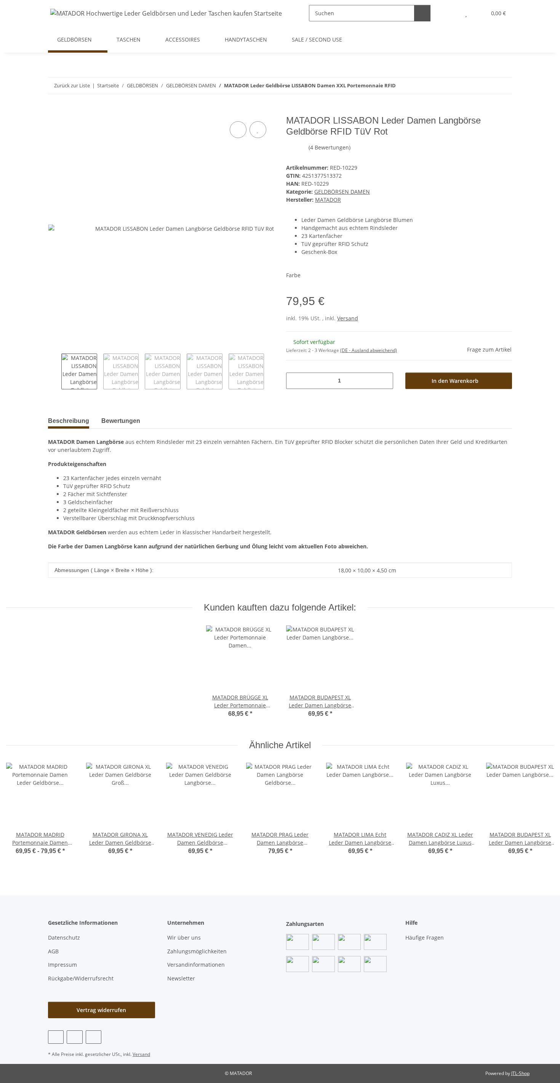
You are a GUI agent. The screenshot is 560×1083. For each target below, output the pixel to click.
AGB (53, 951)
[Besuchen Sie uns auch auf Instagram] (93, 1037)
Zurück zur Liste (72, 85)
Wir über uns (184, 937)
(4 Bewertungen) (329, 147)
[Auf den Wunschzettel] (258, 129)
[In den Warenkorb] (54, 111)
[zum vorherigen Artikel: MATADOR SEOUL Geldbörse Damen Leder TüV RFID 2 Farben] (487, 85)
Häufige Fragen (424, 937)
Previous (54, 371)
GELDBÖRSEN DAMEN (342, 191)
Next (270, 371)
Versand (347, 318)
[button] (451, 13)
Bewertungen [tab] (120, 421)
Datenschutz (64, 937)
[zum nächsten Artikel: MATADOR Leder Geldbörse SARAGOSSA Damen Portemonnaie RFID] (504, 85)
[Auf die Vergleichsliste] (238, 129)
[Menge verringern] (294, 381)
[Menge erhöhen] (384, 381)
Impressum (62, 964)
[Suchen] (422, 13)
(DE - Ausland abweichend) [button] (368, 350)
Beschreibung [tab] (68, 421)
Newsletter (181, 978)
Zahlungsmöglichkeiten (197, 951)
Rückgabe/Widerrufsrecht (81, 978)
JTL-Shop (520, 1073)
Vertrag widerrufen (101, 1010)
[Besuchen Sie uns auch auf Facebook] (56, 1037)
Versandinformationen (196, 964)
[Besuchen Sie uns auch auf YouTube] (74, 1037)
